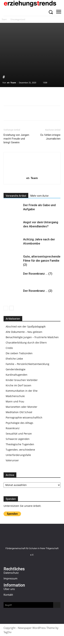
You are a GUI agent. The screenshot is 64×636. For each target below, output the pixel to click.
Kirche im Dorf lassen (18, 385)
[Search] (56, 605)
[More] (48, 94)
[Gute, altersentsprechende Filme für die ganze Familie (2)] (12, 260)
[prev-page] (6, 308)
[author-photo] (32, 173)
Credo (9, 348)
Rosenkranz (13, 428)
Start (4, 19)
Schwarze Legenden (18, 439)
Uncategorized (17, 19)
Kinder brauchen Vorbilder (22, 380)
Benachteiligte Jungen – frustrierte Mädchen (32, 337)
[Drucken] (39, 94)
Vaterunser (12, 460)
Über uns (9, 589)
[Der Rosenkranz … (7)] (12, 278)
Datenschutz (11, 572)
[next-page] (11, 308)
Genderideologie (15, 369)
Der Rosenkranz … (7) (37, 273)
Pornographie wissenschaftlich (24, 417)
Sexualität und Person (19, 433)
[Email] (31, 94)
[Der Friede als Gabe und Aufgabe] (12, 209)
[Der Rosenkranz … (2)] (12, 295)
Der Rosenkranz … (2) (37, 290)
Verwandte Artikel (16, 195)
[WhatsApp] (23, 94)
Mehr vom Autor (39, 195)
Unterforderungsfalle (18, 455)
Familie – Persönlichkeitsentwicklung (27, 364)
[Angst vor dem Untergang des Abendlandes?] (12, 226)
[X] (15, 94)
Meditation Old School (19, 412)
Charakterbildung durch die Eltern (26, 342)
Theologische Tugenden (20, 444)
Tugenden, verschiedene (20, 449)
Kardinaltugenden (16, 374)
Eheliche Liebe (14, 358)
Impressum (10, 578)
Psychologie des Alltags (19, 423)
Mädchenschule (15, 396)
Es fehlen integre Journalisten (50, 136)
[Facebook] (7, 94)
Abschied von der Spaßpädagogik (26, 326)
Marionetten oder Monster (21, 406)
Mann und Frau (15, 401)
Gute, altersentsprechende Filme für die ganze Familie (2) (41, 260)
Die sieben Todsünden (19, 353)
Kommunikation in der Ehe (22, 390)
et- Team (11, 82)
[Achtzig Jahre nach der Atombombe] (12, 243)
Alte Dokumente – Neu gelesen (24, 332)
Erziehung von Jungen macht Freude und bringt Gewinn (16, 138)
